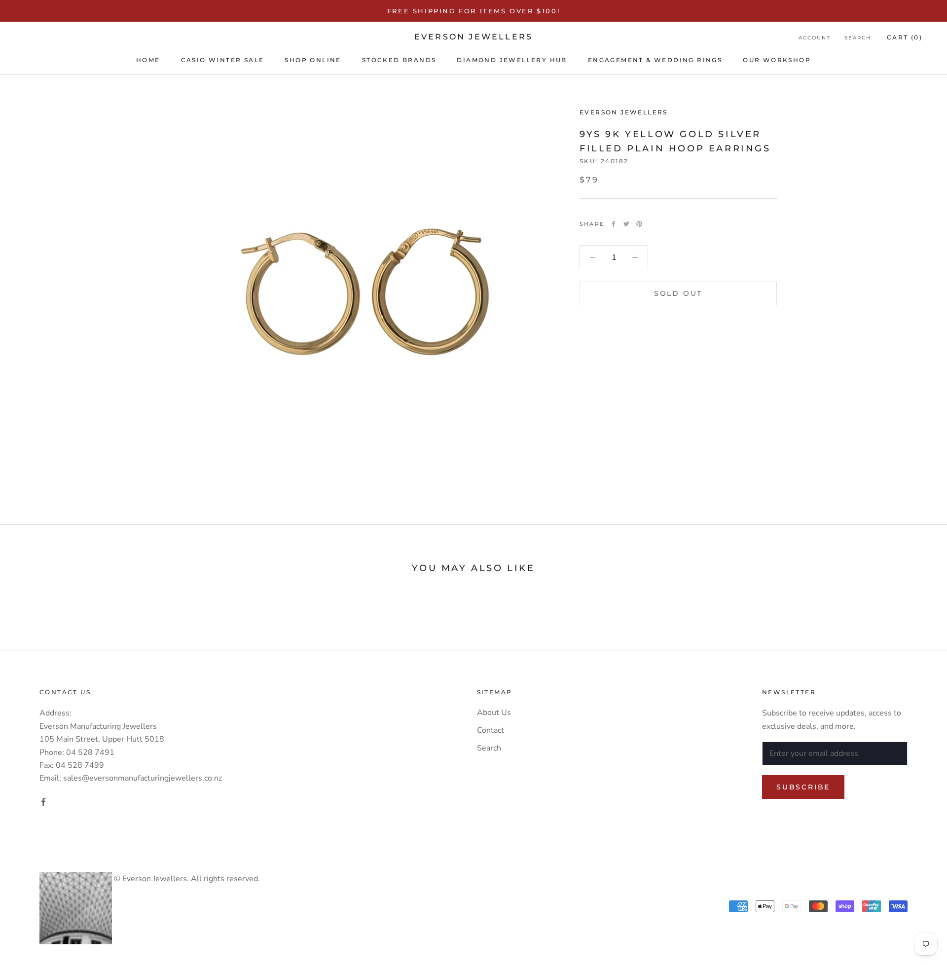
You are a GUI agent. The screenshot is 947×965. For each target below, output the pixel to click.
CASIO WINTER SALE (222, 60)
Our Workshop (777, 60)
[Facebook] (614, 224)
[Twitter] (626, 224)
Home (148, 60)
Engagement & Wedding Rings (655, 60)
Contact (490, 730)
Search (857, 38)
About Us (494, 712)
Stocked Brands (399, 60)
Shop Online (313, 60)
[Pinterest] (639, 224)
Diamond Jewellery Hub (512, 60)
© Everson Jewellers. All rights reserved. (186, 878)
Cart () (904, 37)
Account (815, 38)
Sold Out (678, 293)
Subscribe (803, 787)
